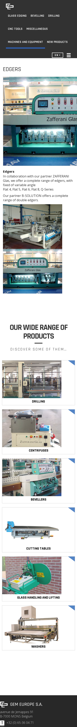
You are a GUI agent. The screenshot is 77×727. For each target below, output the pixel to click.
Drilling (54, 16)
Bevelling (37, 16)
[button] (68, 55)
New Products (57, 42)
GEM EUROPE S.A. (26, 704)
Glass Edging (17, 16)
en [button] (56, 55)
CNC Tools (15, 29)
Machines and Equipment (25, 42)
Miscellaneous (37, 29)
